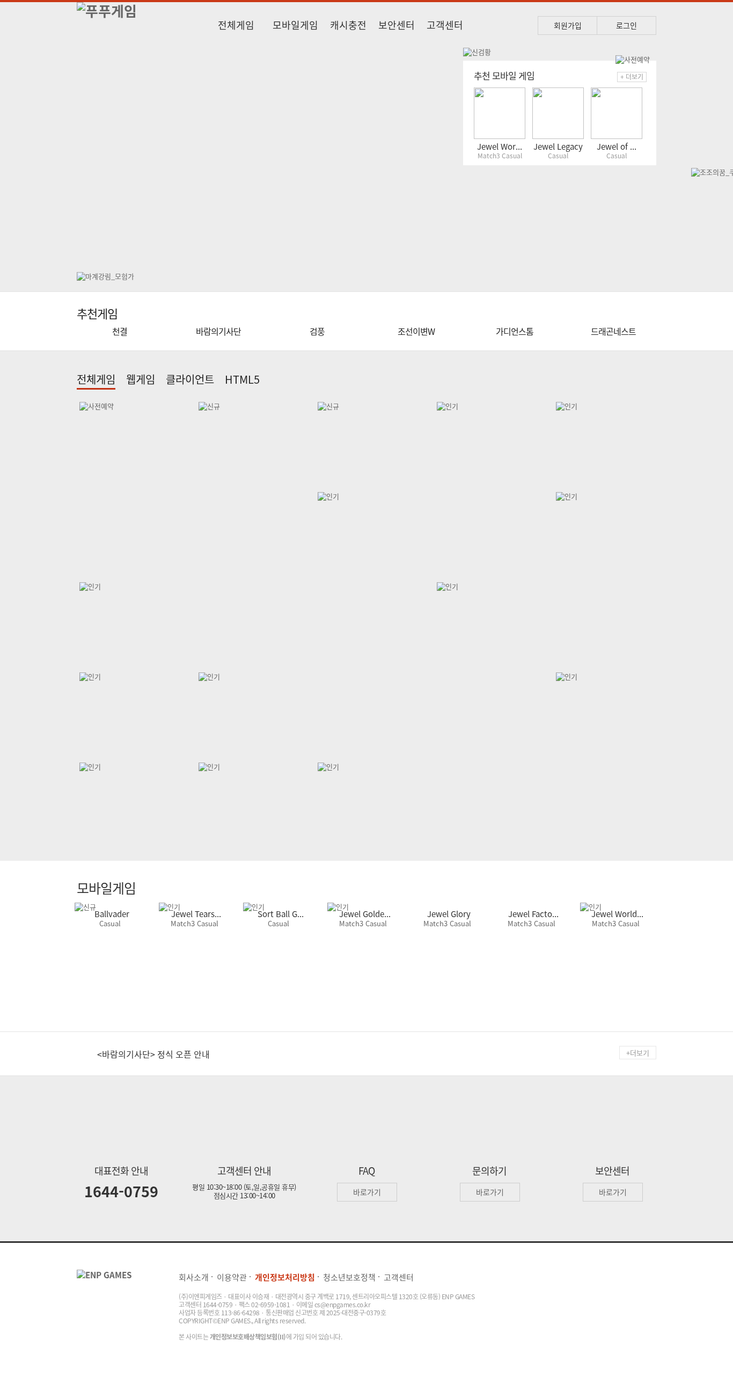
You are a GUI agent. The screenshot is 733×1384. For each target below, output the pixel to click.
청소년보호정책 (349, 1277)
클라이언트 (190, 379)
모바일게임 (295, 25)
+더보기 (637, 1053)
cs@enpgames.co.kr (342, 1304)
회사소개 (194, 1277)
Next (442, 154)
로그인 (626, 25)
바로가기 (367, 1192)
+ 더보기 (631, 77)
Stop (450, 63)
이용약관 (232, 1277)
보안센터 (396, 25)
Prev (92, 154)
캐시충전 (348, 25)
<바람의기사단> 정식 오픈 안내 (153, 1054)
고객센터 (445, 25)
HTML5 (242, 379)
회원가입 (568, 25)
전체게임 (236, 25)
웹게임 (140, 379)
